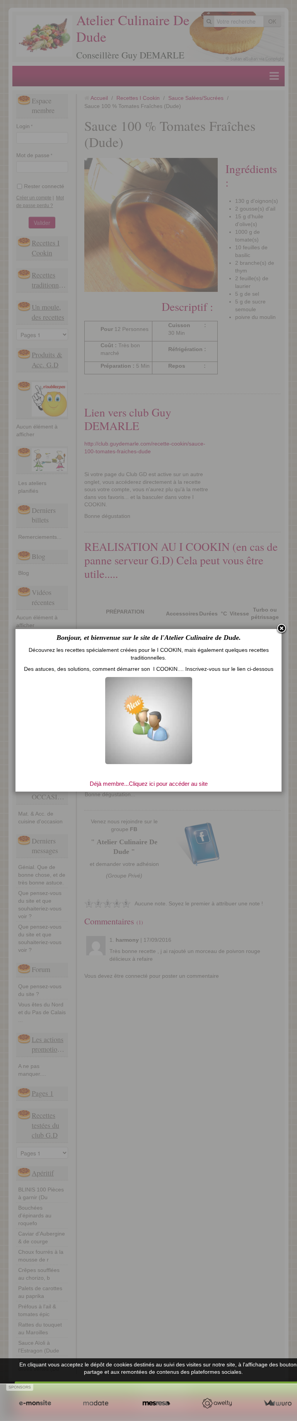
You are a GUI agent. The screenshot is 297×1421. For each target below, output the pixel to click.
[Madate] (95, 1403)
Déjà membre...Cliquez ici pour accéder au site (149, 783)
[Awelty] (216, 1403)
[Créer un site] (35, 1403)
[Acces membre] (148, 720)
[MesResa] (156, 1403)
